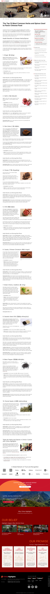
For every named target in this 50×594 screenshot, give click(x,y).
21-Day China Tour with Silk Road (39, 55)
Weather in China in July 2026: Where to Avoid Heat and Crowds (40, 91)
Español (36, 580)
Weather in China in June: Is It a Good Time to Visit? (41, 88)
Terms (49, 586)
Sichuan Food (5, 371)
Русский (29, 581)
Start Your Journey (45, 2)
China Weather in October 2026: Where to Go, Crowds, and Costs (41, 99)
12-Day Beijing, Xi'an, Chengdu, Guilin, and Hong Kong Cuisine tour (14, 457)
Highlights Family (31, 576)
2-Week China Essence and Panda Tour (40, 50)
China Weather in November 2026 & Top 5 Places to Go (41, 101)
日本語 (33, 581)
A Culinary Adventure (7, 459)
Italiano (40, 580)
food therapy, (17, 41)
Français (33, 580)
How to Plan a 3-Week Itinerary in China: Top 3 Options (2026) (40, 70)
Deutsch (29, 580)
